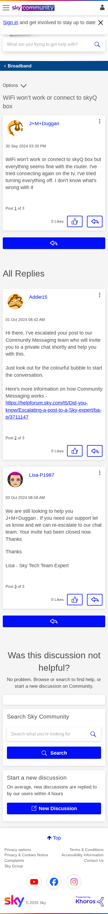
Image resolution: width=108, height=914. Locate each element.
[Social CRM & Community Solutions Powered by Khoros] (90, 901)
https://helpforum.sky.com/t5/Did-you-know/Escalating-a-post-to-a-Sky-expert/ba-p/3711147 (53, 410)
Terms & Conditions (87, 849)
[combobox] (49, 44)
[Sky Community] (34, 8)
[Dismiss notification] (100, 22)
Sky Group (13, 866)
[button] (99, 121)
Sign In (101, 9)
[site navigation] (6, 8)
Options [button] (10, 85)
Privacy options (17, 849)
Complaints (14, 860)
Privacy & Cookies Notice (26, 855)
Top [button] (57, 838)
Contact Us (94, 860)
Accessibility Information (82, 855)
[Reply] (94, 221)
